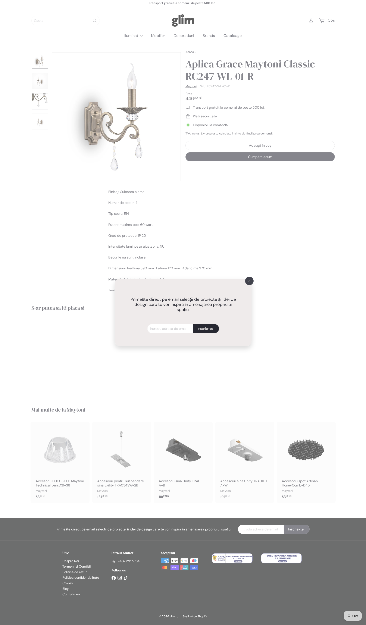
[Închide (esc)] (249, 281)
